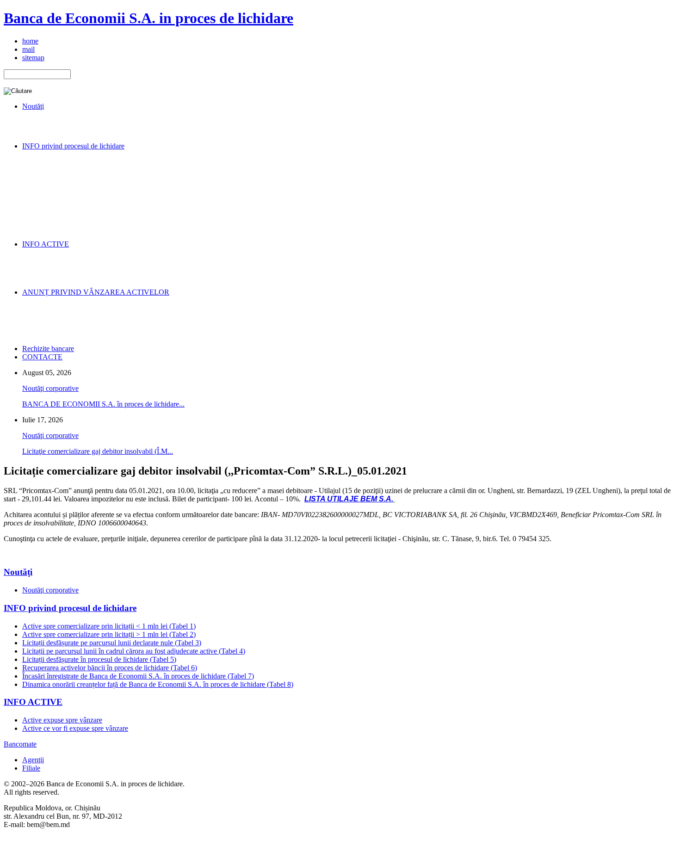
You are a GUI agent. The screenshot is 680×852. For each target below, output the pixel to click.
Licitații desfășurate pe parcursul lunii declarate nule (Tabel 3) (111, 643)
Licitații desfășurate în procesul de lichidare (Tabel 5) (99, 659)
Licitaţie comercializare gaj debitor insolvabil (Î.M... (97, 451)
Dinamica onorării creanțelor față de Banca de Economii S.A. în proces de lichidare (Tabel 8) (157, 684)
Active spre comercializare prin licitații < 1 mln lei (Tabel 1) (109, 626)
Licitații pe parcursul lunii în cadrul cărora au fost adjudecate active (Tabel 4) (133, 651)
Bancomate (20, 744)
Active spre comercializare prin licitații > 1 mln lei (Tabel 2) (109, 634)
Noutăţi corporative (50, 388)
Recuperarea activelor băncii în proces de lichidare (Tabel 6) (109, 668)
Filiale (31, 768)
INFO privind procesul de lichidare (70, 608)
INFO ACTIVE (33, 702)
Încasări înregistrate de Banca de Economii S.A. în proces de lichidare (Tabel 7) (138, 676)
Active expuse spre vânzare (62, 720)
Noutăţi (18, 572)
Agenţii (33, 760)
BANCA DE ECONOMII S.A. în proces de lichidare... (103, 404)
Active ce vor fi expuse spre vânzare (75, 728)
